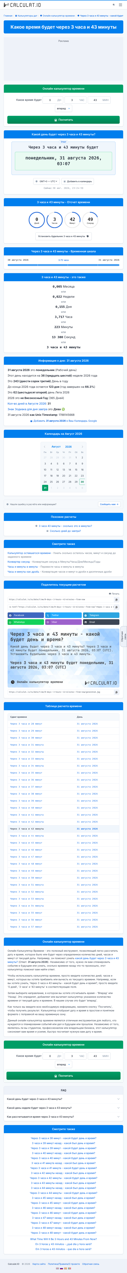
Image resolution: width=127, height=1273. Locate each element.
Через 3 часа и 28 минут (26, 724)
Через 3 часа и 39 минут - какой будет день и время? (63, 1148)
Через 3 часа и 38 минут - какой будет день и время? (63, 1138)
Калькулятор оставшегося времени (29, 553)
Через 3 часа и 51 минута (27, 885)
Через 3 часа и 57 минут (26, 927)
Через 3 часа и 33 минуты (27, 759)
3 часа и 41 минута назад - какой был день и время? (63, 1163)
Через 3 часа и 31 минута (27, 745)
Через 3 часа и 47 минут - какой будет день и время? (63, 1222)
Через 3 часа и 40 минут (26, 808)
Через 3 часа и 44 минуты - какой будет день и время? (63, 1192)
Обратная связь (123, 636)
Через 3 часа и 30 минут (26, 738)
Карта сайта (39, 1264)
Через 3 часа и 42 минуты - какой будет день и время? (63, 1178)
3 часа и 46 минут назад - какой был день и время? (63, 1207)
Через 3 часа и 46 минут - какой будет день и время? (63, 1212)
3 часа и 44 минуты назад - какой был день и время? (63, 1187)
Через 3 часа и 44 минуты (27, 836)
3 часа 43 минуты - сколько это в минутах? (65, 525)
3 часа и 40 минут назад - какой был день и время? (63, 1153)
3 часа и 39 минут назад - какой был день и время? (63, 1143)
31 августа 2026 (87, 724)
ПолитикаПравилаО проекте (64, 1264)
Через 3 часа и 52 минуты (27, 892)
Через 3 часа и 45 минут (26, 843)
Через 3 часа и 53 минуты (27, 899)
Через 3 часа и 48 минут (26, 864)
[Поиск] (113, 4)
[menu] (120, 4)
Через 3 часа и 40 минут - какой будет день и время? (63, 1158)
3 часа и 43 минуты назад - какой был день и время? (63, 1182)
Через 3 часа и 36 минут (26, 780)
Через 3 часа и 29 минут (26, 731)
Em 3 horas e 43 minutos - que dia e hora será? (63, 1249)
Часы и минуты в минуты (23, 566)
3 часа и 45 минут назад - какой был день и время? (63, 1197)
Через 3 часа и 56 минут (26, 920)
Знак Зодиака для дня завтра (27, 409)
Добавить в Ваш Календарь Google (65, 420)
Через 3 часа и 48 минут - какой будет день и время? (63, 1232)
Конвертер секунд (19, 561)
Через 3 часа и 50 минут (26, 878)
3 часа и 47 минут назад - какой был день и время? (63, 1217)
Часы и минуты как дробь (23, 571)
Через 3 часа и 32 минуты (27, 752)
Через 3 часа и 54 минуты (27, 906)
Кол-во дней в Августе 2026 (27, 403)
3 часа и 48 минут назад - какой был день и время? (63, 1227)
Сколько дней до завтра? (65, 530)
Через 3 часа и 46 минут (26, 850)
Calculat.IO (13, 1264)
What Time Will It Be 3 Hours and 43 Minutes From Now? (63, 1239)
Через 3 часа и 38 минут (26, 794)
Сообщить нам (108, 504)
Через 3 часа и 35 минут (26, 773)
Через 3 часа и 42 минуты (27, 822)
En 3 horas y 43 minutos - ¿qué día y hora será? (63, 1244)
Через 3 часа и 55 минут (26, 913)
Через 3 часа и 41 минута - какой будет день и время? (63, 1168)
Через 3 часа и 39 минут (26, 801)
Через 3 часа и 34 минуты (27, 766)
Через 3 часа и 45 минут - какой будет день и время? (63, 1202)
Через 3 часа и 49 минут (26, 871)
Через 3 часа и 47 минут (26, 857)
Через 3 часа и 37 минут (26, 787)
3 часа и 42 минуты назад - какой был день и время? (63, 1173)
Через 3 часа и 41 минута (27, 815)
